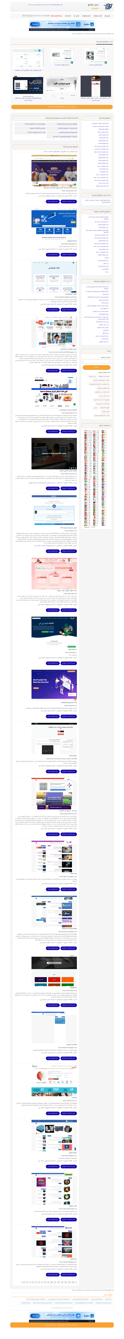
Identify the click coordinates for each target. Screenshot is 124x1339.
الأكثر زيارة (63, 151)
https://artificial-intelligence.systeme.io (66, 297)
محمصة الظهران (103, 342)
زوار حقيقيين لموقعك (103, 388)
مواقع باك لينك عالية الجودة (101, 400)
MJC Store (105, 333)
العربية (106, 258)
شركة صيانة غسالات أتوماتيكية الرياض (97, 306)
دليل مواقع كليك (103, 137)
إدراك (106, 272)
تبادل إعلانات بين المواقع (102, 392)
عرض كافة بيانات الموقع (68, 201)
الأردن (48, 999)
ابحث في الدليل (105, 357)
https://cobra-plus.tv (71, 652)
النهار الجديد (105, 269)
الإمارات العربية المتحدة (44, 483)
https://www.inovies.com (70, 1100)
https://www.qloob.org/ (70, 593)
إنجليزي (31, 483)
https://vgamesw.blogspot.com (68, 1262)
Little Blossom (104, 308)
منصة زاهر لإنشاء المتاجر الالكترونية (63, 1303)
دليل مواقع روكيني (103, 160)
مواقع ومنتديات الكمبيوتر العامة (35, 124)
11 (55, 1282)
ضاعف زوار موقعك (104, 376)
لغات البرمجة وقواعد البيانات (36, 132)
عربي (39, 196)
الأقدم (50, 151)
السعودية (48, 196)
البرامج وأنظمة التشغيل (37, 128)
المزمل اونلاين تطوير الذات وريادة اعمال (42, 1303)
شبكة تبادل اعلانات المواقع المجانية (84, 1303)
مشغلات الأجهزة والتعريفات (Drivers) (65, 136)
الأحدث (45, 151)
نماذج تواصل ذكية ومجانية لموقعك (99, 384)
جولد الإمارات (104, 339)
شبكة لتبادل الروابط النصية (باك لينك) (36, 1299)
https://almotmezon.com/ (69, 990)
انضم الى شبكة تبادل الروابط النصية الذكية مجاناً (62, 1308)
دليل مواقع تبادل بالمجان (101, 149)
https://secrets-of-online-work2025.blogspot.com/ (63, 352)
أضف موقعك (97, 16)
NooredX (105, 330)
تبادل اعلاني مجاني (103, 183)
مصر (49, 304)
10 (51, 1282)
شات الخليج (108, 1299)
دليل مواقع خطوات (103, 163)
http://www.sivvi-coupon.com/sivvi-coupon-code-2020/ (61, 759)
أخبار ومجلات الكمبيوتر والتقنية (67, 128)
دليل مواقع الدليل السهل (101, 152)
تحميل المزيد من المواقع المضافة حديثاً (62, 107)
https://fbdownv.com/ (71, 531)
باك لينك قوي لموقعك (102, 186)
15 (69, 1282)
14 (65, 1282)
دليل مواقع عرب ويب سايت (100, 177)
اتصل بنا (76, 16)
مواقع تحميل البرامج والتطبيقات (67, 124)
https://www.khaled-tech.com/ (68, 814)
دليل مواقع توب (104, 172)
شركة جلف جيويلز (103, 300)
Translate (47, 16)
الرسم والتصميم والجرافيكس (68, 132)
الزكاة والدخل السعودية (102, 404)
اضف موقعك (105, 411)
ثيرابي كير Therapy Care (102, 322)
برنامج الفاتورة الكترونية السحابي (80, 1299)
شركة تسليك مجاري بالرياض (100, 311)
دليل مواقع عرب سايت (102, 174)
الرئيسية (107, 16)
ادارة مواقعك (86, 16)
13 (62, 1282)
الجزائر (48, 942)
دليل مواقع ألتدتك (103, 266)
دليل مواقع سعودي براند (101, 146)
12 (58, 1282)
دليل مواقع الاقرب (103, 155)
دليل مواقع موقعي (103, 157)
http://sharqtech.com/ (70, 705)
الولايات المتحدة (45, 545)
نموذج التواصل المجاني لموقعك (103, 1303)
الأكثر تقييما (56, 151)
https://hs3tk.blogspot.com (69, 1156)
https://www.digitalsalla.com (69, 244)
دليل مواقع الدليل (103, 135)
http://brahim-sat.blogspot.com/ (67, 931)
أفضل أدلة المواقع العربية (102, 415)
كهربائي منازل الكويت (102, 327)
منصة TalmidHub (26, 1303)
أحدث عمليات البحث (104, 372)
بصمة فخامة (104, 303)
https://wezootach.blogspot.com (67, 1047)
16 (73, 1282)
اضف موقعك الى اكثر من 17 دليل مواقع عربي (59, 1299)
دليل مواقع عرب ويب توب (101, 180)
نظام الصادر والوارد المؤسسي (99, 123)
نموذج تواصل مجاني (102, 132)
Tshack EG (105, 294)
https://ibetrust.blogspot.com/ (68, 876)
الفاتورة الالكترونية (103, 129)
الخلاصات (68, 16)
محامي (95, 408)
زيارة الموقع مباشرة (53, 201)
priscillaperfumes (103, 314)
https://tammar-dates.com (69, 191)
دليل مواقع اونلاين (103, 140)
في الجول (105, 263)
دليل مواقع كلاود (103, 169)
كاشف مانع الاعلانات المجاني (100, 126)
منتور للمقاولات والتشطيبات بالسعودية (97, 291)
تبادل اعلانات (92, 376)
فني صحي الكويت (103, 325)
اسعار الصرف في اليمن (101, 336)
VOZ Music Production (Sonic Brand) (98, 297)
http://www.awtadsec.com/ (69, 413)
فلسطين (47, 1161)
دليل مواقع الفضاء (103, 143)
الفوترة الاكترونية (104, 408)
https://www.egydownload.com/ (68, 1209)
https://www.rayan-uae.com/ (69, 474)
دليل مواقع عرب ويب (102, 166)
